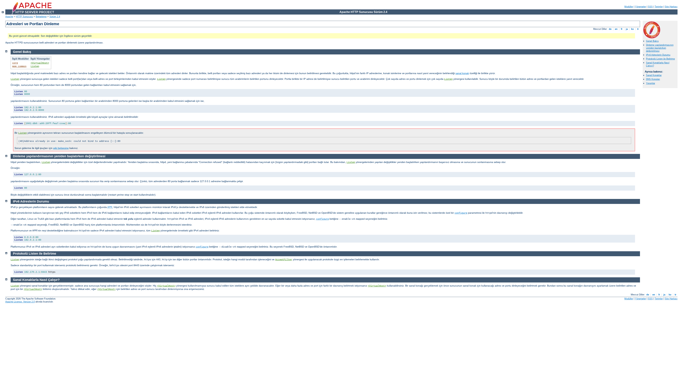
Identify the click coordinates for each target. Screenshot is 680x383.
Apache (9, 16)
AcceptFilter (283, 259)
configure (461, 213)
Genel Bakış (652, 41)
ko (632, 29)
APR (109, 207)
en (616, 29)
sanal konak (462, 73)
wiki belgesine (61, 148)
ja (626, 29)
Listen (35, 66)
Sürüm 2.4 (54, 16)
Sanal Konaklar (654, 75)
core (15, 63)
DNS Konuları (653, 79)
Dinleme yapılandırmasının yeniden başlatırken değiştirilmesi (659, 48)
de (610, 29)
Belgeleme (41, 16)
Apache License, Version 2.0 (20, 301)
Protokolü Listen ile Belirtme (660, 58)
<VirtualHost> (40, 63)
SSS (650, 6)
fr (621, 29)
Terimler (659, 6)
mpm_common (19, 66)
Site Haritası (671, 6)
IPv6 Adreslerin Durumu (658, 55)
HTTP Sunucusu (24, 16)
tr (637, 29)
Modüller (628, 6)
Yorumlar (650, 83)
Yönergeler (640, 6)
